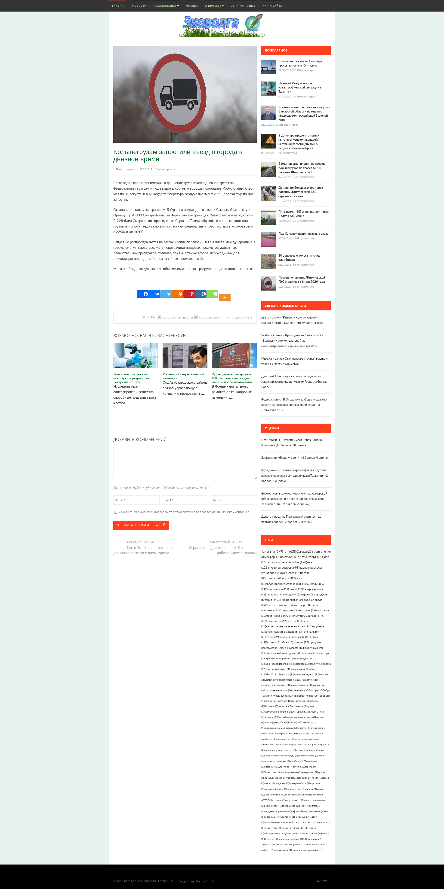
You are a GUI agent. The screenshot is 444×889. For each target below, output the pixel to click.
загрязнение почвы (278, 690)
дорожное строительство (280, 750)
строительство (295, 778)
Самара (305, 551)
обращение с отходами (278, 833)
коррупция (292, 800)
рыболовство (285, 739)
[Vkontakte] (154, 294)
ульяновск (300, 690)
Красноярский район (279, 658)
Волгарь (315, 690)
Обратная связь (243, 5)
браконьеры (276, 621)
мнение (294, 621)
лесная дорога (292, 648)
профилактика (286, 733)
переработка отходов (282, 594)
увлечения (278, 778)
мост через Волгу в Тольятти (287, 615)
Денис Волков (289, 599)
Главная (118, 5)
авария (269, 722)
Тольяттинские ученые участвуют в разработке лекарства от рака (131, 378)
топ (290, 551)
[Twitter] (166, 294)
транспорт (313, 557)
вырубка (281, 722)
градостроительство (282, 584)
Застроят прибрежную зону (280, 457)
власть (296, 589)
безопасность (277, 589)
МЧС (292, 722)
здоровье (275, 573)
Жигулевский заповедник (282, 653)
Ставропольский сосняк (297, 610)
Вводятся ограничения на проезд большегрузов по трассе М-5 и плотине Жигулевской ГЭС (301, 168)
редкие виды (272, 806)
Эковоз (292, 573)
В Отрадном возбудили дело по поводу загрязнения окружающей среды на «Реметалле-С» (294, 405)
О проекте (213, 5)
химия (304, 584)
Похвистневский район (289, 844)
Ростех (307, 822)
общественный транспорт (292, 696)
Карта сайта (272, 5)
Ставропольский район (287, 562)
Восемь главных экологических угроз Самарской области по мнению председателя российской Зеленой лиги (294, 499)
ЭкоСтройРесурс (281, 578)
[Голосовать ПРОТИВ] (176, 317)
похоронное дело (306, 674)
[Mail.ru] (201, 294)
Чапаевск (271, 706)
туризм (287, 674)
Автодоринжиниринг (278, 711)
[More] (225, 294)
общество (282, 783)
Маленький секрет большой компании (184, 376)
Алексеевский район (306, 833)
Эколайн (284, 717)
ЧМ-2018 (273, 674)
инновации (302, 817)
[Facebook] (143, 294)
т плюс (297, 828)
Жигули (306, 800)
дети (281, 800)
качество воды (302, 685)
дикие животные (293, 637)
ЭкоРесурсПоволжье (280, 664)
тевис (287, 828)
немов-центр (290, 806)
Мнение (192, 5)
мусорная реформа (283, 567)
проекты (303, 728)
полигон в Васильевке (292, 706)
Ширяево (271, 839)
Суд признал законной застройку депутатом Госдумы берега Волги (294, 382)
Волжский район (279, 642)
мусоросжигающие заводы (280, 728)
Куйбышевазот (298, 701)
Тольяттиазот (273, 828)
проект (316, 664)
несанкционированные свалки (288, 626)
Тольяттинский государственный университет (291, 772)
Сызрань (307, 594)
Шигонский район (278, 669)
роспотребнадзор (275, 789)
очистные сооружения (290, 744)
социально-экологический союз (283, 822)
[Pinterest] (189, 294)
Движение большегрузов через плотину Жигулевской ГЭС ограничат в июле (300, 192)
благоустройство (279, 605)
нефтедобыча (300, 811)
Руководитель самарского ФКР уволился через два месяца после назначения (232, 378)
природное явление (290, 839)
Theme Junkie (205, 881)
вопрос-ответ (296, 789)
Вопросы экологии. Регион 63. (149, 881)
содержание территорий (279, 817)
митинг (308, 717)
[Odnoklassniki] (177, 294)
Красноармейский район (307, 850)
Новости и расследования (154, 5)
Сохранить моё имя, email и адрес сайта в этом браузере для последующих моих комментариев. (184, 512)
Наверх (322, 881)
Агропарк (311, 744)
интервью (271, 767)
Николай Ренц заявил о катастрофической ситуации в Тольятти (300, 87)
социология (313, 778)
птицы (296, 717)
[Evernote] (212, 294)
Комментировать (165, 169)
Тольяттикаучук (281, 850)
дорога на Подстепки (291, 767)
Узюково (302, 664)
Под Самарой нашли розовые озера (303, 233)
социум (311, 789)
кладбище (297, 761)
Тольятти (272, 551)
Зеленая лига (305, 733)
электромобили (299, 783)
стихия (273, 637)
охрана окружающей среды (281, 756)
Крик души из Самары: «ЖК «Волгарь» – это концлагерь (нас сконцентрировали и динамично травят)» (292, 341)
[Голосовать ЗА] (208, 317)
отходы (293, 557)
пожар (269, 783)
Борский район (308, 756)
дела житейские (274, 795)
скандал (301, 642)
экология (271, 717)
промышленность (276, 701)
